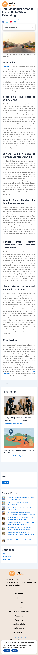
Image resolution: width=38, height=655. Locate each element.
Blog (3, 554)
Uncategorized (8, 423)
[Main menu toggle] (34, 4)
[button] (32, 27)
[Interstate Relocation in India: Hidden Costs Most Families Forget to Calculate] (3, 518)
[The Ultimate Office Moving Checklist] (3, 540)
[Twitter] (7, 22)
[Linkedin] (15, 22)
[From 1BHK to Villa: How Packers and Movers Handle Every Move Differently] (3, 528)
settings (22, 647)
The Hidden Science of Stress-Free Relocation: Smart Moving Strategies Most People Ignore (20, 535)
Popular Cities (6, 557)
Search (4, 476)
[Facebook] (3, 22)
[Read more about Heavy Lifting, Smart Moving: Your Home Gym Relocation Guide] (19, 405)
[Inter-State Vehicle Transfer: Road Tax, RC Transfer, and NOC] (3, 508)
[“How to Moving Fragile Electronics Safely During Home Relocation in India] (3, 523)
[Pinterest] (11, 22)
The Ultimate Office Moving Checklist (19, 540)
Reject (14, 650)
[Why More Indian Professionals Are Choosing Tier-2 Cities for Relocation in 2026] (3, 513)
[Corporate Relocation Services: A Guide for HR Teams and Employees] (3, 498)
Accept (7, 650)
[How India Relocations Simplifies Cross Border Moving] (3, 503)
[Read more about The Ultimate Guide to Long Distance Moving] (19, 438)
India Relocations (19, 637)
